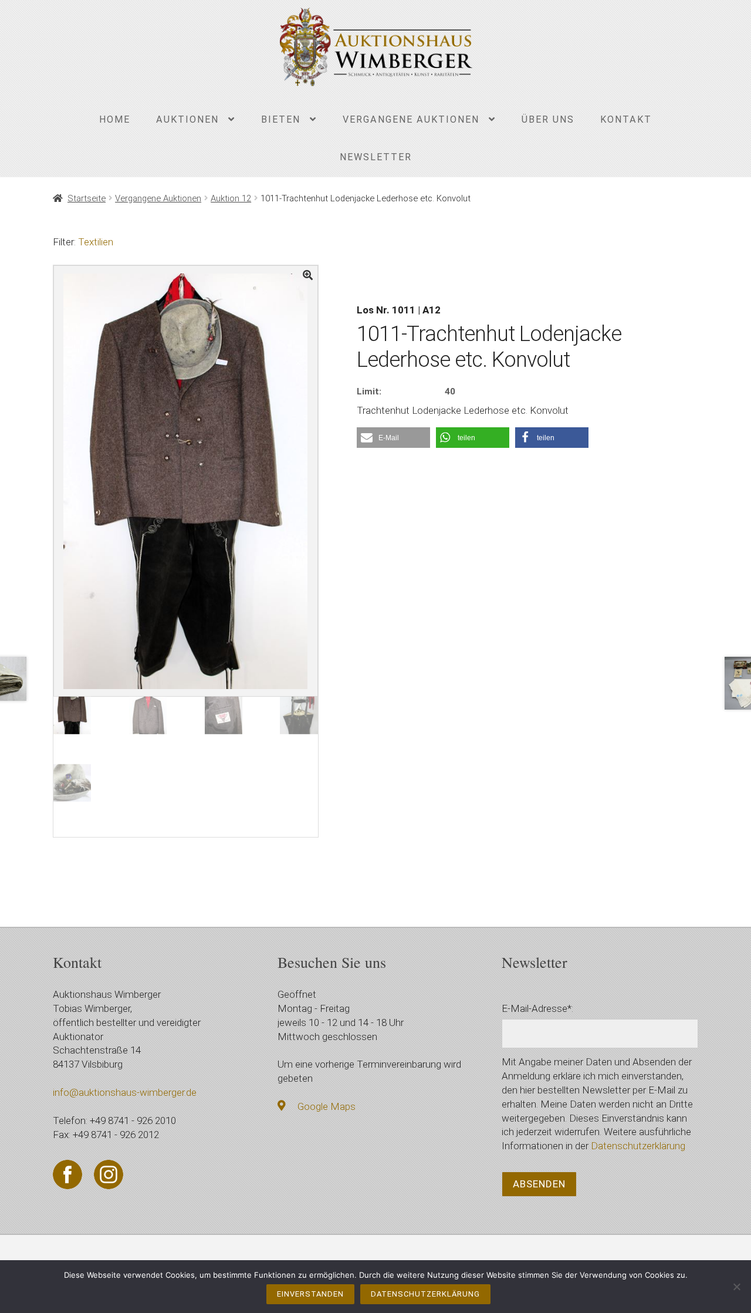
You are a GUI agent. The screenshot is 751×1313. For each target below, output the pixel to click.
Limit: (369, 391)
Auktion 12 (231, 198)
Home (114, 119)
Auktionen (187, 119)
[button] (393, 437)
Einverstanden (310, 1294)
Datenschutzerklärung (638, 1146)
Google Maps (326, 1106)
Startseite (86, 198)
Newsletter (376, 157)
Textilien (95, 242)
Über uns (548, 119)
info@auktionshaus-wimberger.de (125, 1092)
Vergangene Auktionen (411, 119)
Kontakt (626, 119)
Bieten (280, 119)
